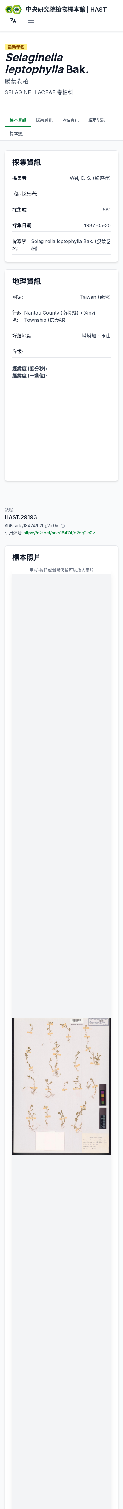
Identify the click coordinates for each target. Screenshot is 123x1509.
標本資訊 (18, 119)
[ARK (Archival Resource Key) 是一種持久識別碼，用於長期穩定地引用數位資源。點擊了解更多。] (63, 526)
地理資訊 (70, 119)
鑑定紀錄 (96, 119)
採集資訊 (44, 119)
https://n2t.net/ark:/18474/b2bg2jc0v (59, 532)
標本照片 (18, 133)
